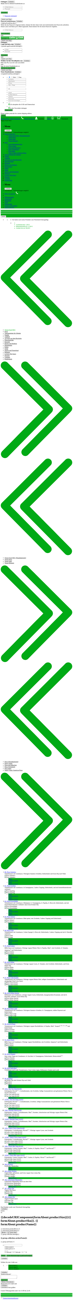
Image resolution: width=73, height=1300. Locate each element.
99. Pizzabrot (8, 1078)
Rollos (6, 168)
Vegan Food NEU (10, 134)
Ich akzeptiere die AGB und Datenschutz (22, 104)
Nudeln (7, 156)
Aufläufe (7, 158)
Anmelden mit (6, 38)
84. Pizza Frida (9, 930)
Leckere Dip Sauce (10, 175)
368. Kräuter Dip (10, 1197)
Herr (14, 77)
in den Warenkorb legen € (19, 1255)
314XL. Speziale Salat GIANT (14, 1119)
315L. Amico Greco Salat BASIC (15, 1128)
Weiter (3, 1255)
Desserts (7, 177)
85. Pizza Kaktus (10, 946)
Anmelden (4, 12)
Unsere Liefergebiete (11, 206)
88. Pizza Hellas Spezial (12, 993)
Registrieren (8, 110)
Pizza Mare (11, 151)
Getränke (7, 179)
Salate (6, 170)
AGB (6, 202)
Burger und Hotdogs (11, 165)
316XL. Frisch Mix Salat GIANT (15, 1155)
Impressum (8, 200)
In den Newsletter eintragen (18, 108)
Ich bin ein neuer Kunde (8, 68)
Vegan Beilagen (13, 141)
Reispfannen (8, 166)
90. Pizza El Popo (10, 1024)
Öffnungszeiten (9, 197)
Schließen (11, 1)
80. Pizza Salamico (10, 872)
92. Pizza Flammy (10, 1054)
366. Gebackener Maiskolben (13, 1180)
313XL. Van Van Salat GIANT (14, 1099)
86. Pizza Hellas (9, 962)
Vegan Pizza (12, 137)
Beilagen (7, 173)
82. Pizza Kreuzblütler (11, 901)
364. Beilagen (9, 1164)
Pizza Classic (12, 146)
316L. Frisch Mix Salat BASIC (14, 1146)
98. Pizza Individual (11, 1068)
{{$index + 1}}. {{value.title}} (9, 1232)
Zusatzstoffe (8, 199)
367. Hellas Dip (9, 1188)
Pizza (6, 142)
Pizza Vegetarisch (13, 149)
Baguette (7, 163)
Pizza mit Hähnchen (14, 148)
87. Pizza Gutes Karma (11, 977)
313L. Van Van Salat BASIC (13, 1089)
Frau (20, 77)
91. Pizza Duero (9, 1040)
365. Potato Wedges (11, 1171)
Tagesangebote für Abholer (13, 154)
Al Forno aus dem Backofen (13, 160)
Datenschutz (8, 204)
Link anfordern (5, 33)
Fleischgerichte (9, 161)
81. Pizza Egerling (10, 886)
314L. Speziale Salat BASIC (13, 1110)
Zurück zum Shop (6, 19)
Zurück (3, 216)
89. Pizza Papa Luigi (11, 1008)
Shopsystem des (9, 207)
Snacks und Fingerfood (12, 172)
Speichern (4, 1280)
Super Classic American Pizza (17, 153)
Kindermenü (8, 180)
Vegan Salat (11, 139)
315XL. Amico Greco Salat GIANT (15, 1137)
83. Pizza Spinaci (10, 917)
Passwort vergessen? (11, 16)
